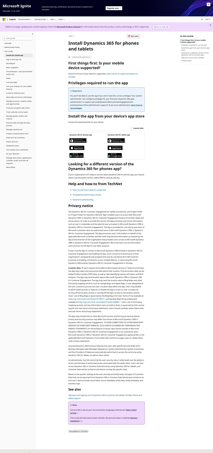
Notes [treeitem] (8, 78)
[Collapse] (33, 34)
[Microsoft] (4, 19)
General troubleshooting (83, 199)
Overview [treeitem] (7, 43)
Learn (71, 36)
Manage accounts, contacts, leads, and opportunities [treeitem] (19, 102)
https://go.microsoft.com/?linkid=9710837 (86, 299)
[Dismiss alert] (208, 4)
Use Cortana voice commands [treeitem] (17, 150)
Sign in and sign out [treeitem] (13, 59)
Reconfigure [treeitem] (10, 63)
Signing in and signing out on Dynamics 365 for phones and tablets (96, 395)
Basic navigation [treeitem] (12, 67)
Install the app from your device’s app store (195, 49)
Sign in (207, 19)
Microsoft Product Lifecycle (69, 27)
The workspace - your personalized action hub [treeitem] (19, 72)
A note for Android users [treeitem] (15, 93)
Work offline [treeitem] (10, 167)
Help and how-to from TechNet (192, 58)
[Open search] (202, 19)
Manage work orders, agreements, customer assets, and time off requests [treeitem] (19, 160)
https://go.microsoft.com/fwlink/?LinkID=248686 (98, 302)
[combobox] (18, 38)
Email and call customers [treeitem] (15, 138)
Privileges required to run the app (194, 45)
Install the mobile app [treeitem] (14, 55)
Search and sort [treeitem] (12, 142)
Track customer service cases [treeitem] (17, 112)
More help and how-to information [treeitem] (19, 97)
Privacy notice (186, 61)
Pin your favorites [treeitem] (12, 154)
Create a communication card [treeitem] (17, 134)
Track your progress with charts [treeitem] (18, 108)
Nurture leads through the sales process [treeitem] (18, 124)
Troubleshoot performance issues (87, 195)
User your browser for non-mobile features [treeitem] (19, 87)
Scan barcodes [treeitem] (11, 82)
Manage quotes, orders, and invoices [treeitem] (16, 117)
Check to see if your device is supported (89, 190)
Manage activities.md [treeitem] (14, 129)
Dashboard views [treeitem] (12, 146)
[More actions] (143, 36)
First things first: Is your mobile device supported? (193, 41)
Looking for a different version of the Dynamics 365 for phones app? (195, 54)
